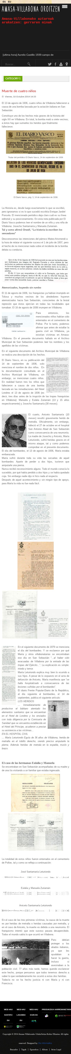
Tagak (23, 1050)
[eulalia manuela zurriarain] (35, 894)
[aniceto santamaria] (35, 911)
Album (45, 1050)
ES (4, 2)
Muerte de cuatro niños (19, 91)
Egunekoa (34, 1050)
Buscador (14, 1050)
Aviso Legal (56, 1050)
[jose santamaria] (35, 877)
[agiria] (35, 539)
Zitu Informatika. (45, 1043)
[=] (49, 850)
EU (9, 2)
